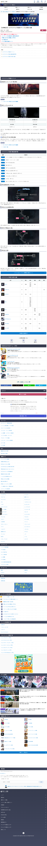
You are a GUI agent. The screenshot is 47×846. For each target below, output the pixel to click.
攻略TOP (5, 7)
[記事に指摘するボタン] (35, 340)
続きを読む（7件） (23, 415)
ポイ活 (42, 2)
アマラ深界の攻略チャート (7, 41)
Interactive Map (3, 814)
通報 (45, 398)
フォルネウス (3, 494)
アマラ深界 (3, 445)
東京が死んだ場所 (4, 453)
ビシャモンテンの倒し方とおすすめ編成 (10, 144)
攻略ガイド (29, 7)
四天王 (2, 536)
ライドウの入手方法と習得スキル (9, 606)
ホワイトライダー (4, 506)
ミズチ (2, 504)
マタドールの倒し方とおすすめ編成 (9, 609)
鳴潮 (8, 374)
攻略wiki (2, 819)
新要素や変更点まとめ (5, 461)
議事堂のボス (3, 531)
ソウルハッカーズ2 (4, 627)
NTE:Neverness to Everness (13, 367)
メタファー (3, 629)
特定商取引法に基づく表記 (6, 809)
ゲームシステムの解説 (5, 459)
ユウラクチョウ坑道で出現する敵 (9, 56)
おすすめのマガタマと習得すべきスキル (10, 614)
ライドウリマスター (4, 632)
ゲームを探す (3, 817)
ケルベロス (7, 323)
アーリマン (3, 534)
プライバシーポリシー (5, 807)
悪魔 (2, 570)
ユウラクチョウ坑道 (4, 564)
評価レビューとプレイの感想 (6, 483)
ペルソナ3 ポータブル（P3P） (6, 640)
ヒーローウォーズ (10, 361)
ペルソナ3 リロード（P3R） (6, 637)
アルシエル (3, 516)
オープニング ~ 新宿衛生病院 (6, 423)
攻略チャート (17, 7)
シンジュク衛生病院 (4, 547)
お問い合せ (3, 812)
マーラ (2, 526)
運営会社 (2, 797)
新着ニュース (3, 829)
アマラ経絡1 (3, 549)
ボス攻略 (41, 7)
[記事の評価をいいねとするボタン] (23, 340)
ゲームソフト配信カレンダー (6, 827)
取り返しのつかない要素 (5, 464)
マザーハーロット (4, 524)
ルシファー (3, 541)
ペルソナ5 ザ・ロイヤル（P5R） (7, 645)
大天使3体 (3, 521)
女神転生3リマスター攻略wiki (9, 4)
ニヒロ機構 (3, 557)
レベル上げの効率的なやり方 (8, 616)
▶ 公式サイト (3, 773)
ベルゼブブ (3, 529)
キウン (6, 284)
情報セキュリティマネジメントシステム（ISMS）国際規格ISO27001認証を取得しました (25, 786)
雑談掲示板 (41, 9)
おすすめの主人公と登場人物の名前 (7, 466)
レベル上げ (6, 9)
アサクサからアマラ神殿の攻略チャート (10, 599)
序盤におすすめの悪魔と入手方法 (8, 37)
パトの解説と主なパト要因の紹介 (7, 486)
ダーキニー (7, 294)
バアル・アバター (4, 539)
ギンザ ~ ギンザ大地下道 (5, 428)
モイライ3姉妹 (3, 509)
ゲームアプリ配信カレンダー (6, 824)
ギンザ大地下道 (4, 552)
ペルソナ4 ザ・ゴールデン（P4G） (7, 642)
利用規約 (2, 804)
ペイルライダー (4, 511)
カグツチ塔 (3, 442)
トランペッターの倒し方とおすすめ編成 (10, 101)
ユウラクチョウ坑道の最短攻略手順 (9, 54)
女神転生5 (3, 624)
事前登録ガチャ (4, 822)
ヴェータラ (7, 328)
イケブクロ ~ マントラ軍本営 (6, 430)
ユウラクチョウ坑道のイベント (9, 51)
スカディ (2, 519)
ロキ (5, 301)
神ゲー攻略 (3, 11)
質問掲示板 (3, 580)
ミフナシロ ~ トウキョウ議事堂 (7, 440)
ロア (5, 309)
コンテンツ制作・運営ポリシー (6, 802)
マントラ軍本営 (4, 554)
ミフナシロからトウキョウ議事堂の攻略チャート (23, 272)
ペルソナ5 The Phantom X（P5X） (7, 652)
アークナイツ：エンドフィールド (13, 349)
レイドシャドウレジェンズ (12, 355)
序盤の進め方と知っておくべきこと (7, 469)
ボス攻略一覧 (4, 39)
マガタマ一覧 (29, 9)
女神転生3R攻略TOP (24, 333)
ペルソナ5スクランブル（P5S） (7, 647)
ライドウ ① (3, 499)
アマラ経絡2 (3, 559)
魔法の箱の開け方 (4, 481)
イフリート (7, 289)
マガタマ (2, 572)
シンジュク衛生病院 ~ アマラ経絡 (7, 425)
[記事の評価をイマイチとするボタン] (11, 340)
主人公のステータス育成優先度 (6, 471)
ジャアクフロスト (4, 514)
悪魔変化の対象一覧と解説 (8, 601)
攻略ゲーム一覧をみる (23, 752)
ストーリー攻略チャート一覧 (8, 596)
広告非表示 (38, 2)
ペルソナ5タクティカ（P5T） (6, 650)
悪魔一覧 (17, 9)
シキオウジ (7, 314)
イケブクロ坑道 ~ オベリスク (6, 435)
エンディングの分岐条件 (5, 488)
